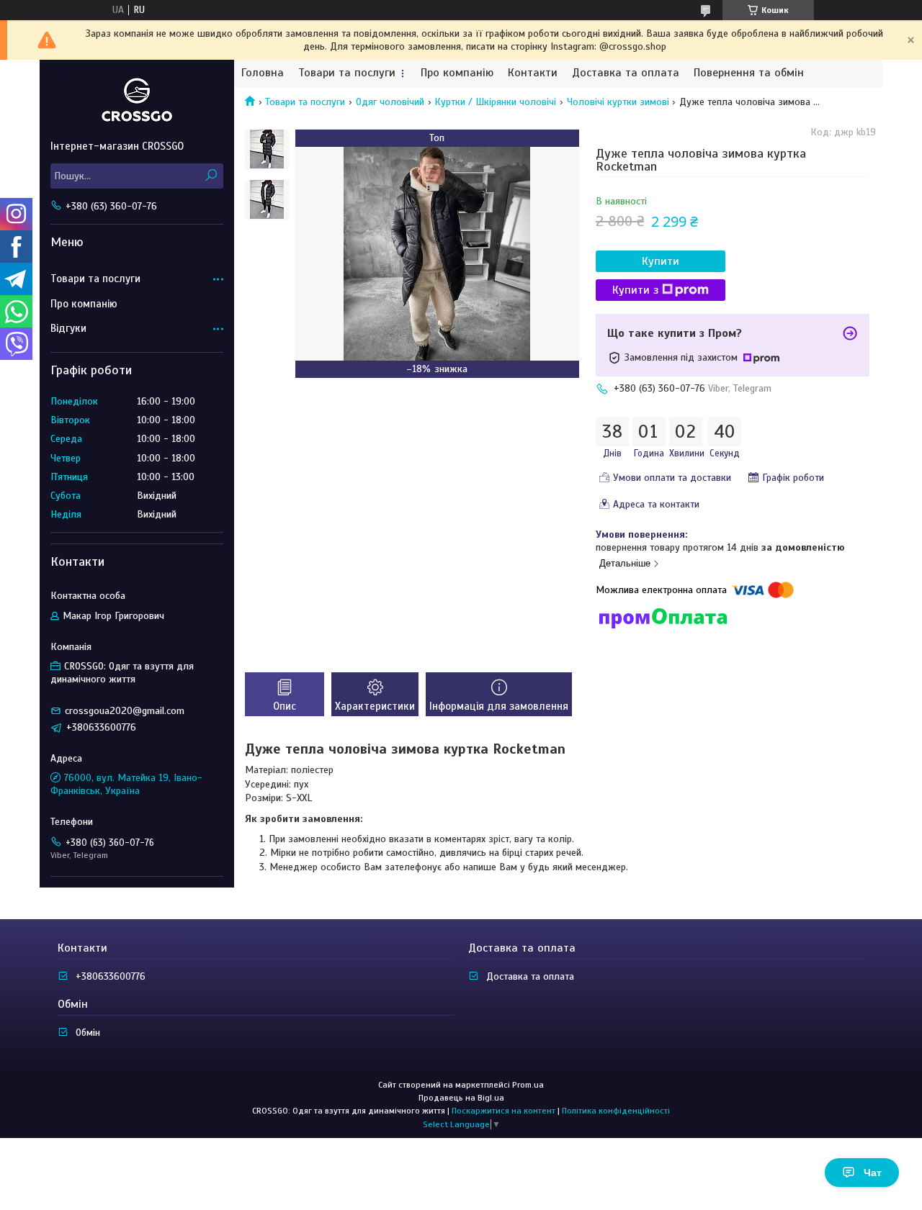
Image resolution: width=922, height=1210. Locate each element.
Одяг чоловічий (390, 102)
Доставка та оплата (625, 73)
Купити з (635, 290)
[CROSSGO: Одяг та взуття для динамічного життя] (136, 99)
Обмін (88, 1032)
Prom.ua (528, 1085)
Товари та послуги (346, 73)
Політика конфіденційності (616, 1111)
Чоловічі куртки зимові (618, 102)
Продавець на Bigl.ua (461, 1098)
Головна (262, 73)
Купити (660, 261)
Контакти (533, 73)
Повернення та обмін (749, 73)
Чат (873, 1172)
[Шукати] (210, 176)
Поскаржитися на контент (503, 1111)
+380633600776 (111, 976)
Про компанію (457, 73)
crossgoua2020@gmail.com (124, 711)
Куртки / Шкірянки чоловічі (495, 102)
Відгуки (68, 328)
